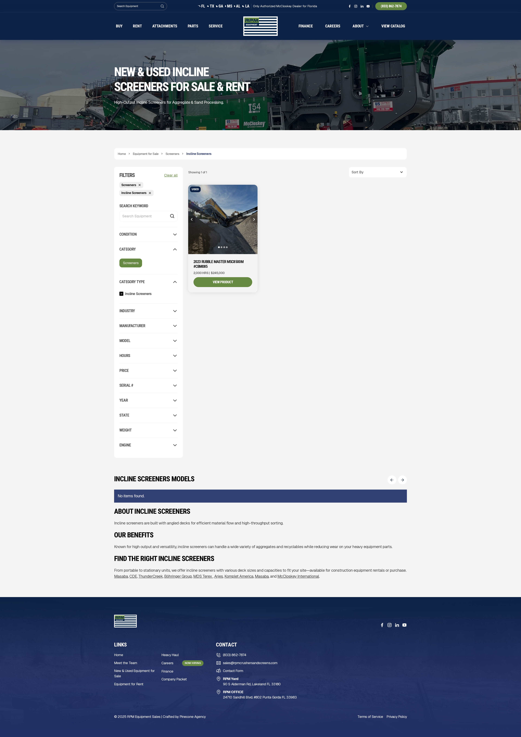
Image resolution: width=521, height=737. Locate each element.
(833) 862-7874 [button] (391, 6)
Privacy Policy (397, 716)
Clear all (171, 175)
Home (118, 655)
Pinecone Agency (193, 716)
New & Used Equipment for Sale (134, 673)
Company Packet (174, 679)
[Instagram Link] (356, 6)
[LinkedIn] (397, 625)
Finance (305, 26)
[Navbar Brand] (260, 26)
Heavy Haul (170, 655)
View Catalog (393, 26)
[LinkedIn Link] (362, 6)
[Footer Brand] (125, 621)
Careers (332, 26)
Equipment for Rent (128, 684)
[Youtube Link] (368, 6)
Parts (193, 26)
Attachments (164, 26)
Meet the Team (125, 663)
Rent (137, 26)
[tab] (219, 247)
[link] (148, 293)
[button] (361, 26)
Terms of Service (370, 716)
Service (216, 26)
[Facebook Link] (349, 6)
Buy (119, 26)
